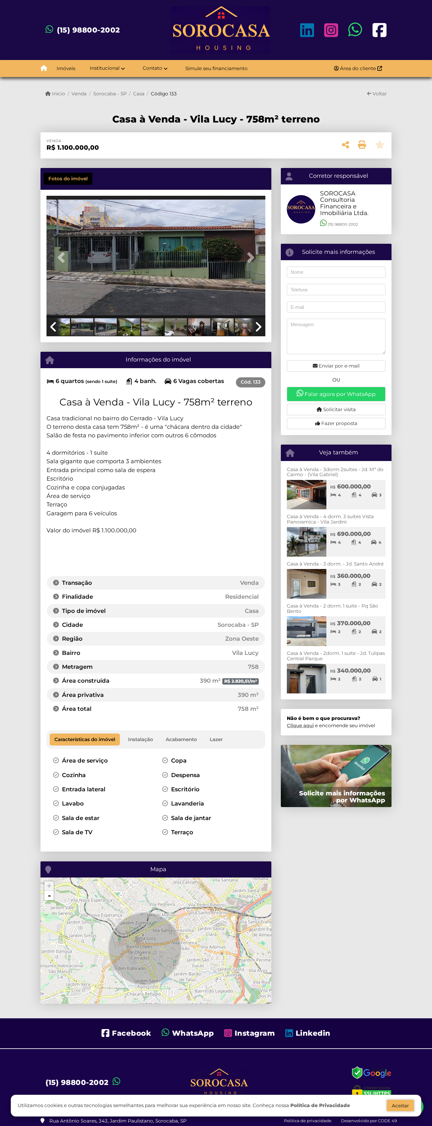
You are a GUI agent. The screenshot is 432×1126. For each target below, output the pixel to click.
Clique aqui (300, 725)
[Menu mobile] (43, 68)
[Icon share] (307, 29)
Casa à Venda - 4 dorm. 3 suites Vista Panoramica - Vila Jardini (330, 519)
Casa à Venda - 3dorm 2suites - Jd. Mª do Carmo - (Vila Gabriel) (335, 472)
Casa (139, 94)
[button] (62, 257)
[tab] (68, 179)
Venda (79, 94)
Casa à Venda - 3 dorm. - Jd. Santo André (335, 564)
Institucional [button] (105, 68)
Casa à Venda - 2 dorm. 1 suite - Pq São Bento (332, 608)
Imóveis (66, 68)
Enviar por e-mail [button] (339, 366)
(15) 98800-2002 (88, 30)
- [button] (49, 895)
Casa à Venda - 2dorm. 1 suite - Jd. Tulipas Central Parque (336, 656)
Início (58, 94)
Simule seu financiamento (216, 68)
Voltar (379, 94)
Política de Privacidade (320, 1105)
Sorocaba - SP (110, 94)
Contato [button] (152, 68)
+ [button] (49, 886)
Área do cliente (358, 68)
